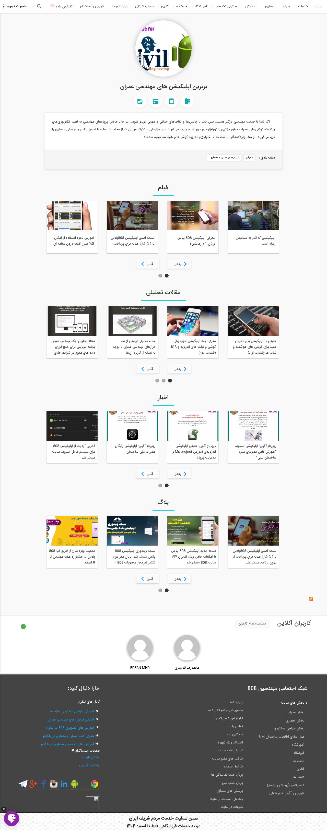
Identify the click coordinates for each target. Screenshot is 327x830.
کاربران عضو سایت (230, 750)
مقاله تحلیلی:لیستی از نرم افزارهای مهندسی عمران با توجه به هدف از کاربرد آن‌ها (134, 347)
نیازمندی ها (119, 6)
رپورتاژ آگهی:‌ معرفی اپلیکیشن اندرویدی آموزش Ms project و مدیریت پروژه (194, 452)
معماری (270, 6)
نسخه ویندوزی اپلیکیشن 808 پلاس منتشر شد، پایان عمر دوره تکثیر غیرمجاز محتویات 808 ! (133, 557)
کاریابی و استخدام (92, 6)
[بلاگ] (139, 101)
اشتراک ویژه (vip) (230, 742)
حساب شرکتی (144, 6)
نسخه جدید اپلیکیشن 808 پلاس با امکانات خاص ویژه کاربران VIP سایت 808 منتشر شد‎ (193, 557)
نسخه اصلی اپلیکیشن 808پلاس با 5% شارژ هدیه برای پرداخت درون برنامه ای (132, 241)
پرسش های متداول (229, 791)
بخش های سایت (292, 703)
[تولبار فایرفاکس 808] (84, 785)
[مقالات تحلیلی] (171, 101)
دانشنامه (298, 777)
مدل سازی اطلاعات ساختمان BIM (281, 737)
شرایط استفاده (233, 766)
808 (319, 6)
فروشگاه (181, 6)
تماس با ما (236, 726)
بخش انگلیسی (89, 765)
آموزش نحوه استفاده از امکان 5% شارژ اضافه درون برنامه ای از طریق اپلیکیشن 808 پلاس (72, 241)
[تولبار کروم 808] (94, 785)
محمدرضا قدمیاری (187, 668)
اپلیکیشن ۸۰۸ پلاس (229, 718)
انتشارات (298, 761)
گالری (165, 6)
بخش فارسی (90, 757)
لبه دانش (251, 6)
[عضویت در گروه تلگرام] (23, 785)
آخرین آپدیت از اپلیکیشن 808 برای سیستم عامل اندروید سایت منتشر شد (73, 452)
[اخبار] (155, 101)
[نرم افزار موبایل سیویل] (74, 785)
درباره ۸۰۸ (236, 702)
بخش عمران (296, 712)
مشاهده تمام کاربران (252, 624)
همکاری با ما (234, 734)
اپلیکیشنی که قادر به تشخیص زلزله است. (255, 241)
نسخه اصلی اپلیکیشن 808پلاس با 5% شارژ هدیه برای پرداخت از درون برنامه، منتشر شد (254, 557)
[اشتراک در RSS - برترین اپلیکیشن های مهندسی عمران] (311, 600)
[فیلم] (187, 101)
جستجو (38, 6)
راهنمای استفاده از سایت (226, 799)
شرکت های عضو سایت (227, 759)
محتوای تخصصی (226, 6)
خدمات (303, 6)
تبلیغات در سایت (231, 807)
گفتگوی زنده (64, 6)
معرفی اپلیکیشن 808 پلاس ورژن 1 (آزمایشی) (196, 241)
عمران (287, 6)
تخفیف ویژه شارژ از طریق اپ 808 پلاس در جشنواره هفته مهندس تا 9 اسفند (72, 557)
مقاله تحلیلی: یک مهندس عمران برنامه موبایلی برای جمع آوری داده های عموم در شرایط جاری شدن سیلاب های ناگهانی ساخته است (73, 347)
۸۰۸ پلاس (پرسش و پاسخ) (285, 785)
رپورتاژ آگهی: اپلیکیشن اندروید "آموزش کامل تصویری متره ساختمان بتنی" (255, 452)
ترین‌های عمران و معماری (224, 157)
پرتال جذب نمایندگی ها (227, 775)
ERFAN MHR (140, 668)
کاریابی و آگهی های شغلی (286, 793)
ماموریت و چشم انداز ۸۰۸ (225, 710)
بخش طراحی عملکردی (289, 728)
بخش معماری (295, 721)
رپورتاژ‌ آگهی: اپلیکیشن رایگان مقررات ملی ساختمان (135, 449)
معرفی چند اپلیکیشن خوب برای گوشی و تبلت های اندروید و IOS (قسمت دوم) (193, 347)
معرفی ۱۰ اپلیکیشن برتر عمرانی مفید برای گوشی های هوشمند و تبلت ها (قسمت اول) (254, 347)
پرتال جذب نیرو (232, 783)
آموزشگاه (201, 6)
